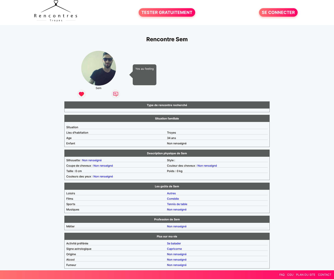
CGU (290, 274)
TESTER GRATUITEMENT (166, 12)
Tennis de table (177, 204)
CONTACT (324, 274)
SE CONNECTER (278, 12)
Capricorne (174, 248)
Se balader (174, 243)
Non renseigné (92, 160)
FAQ (282, 274)
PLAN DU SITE (305, 274)
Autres (171, 193)
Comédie (173, 198)
